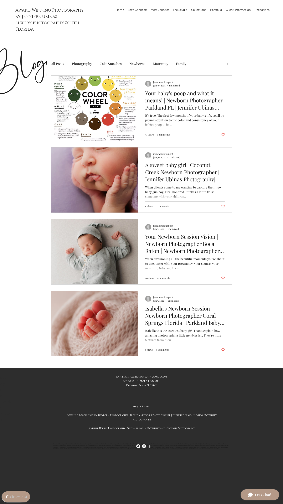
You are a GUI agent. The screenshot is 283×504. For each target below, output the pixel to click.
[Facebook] (150, 446)
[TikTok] (138, 446)
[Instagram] (144, 446)
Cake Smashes (111, 63)
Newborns (137, 63)
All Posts (57, 63)
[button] (227, 64)
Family (181, 63)
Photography (82, 63)
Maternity (160, 63)
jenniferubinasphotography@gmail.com (141, 376)
